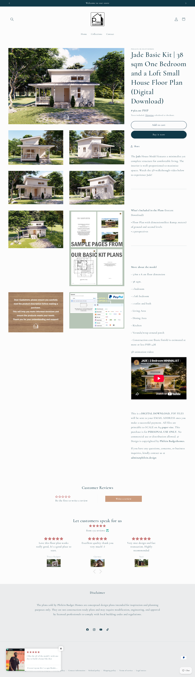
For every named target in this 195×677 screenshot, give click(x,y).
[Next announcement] (186, 3)
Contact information (76, 670)
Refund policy (94, 670)
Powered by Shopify (42, 670)
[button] (12, 19)
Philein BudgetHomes (24, 670)
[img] (97, 525)
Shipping (149, 115)
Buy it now (159, 134)
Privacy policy (59, 670)
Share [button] (137, 146)
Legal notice (141, 670)
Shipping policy (109, 670)
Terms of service (126, 670)
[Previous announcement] (9, 3)
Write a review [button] (123, 498)
